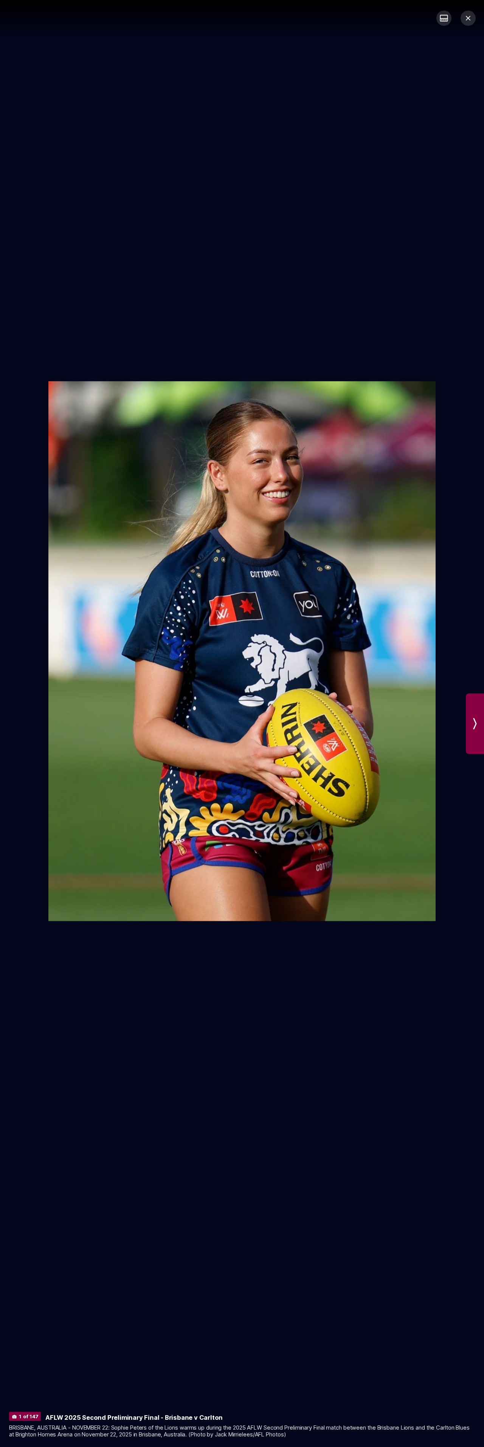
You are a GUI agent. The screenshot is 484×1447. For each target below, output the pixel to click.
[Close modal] (468, 18)
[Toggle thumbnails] (443, 18)
